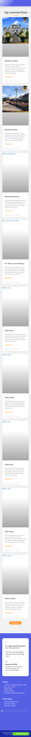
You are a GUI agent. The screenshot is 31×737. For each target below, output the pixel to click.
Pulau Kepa (9, 532)
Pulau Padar (9, 398)
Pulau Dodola (10, 598)
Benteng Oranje (11, 130)
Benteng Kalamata (12, 197)
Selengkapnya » (9, 77)
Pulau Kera (9, 465)
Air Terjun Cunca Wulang (14, 264)
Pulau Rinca (9, 331)
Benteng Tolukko (11, 61)
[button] (28, 3)
